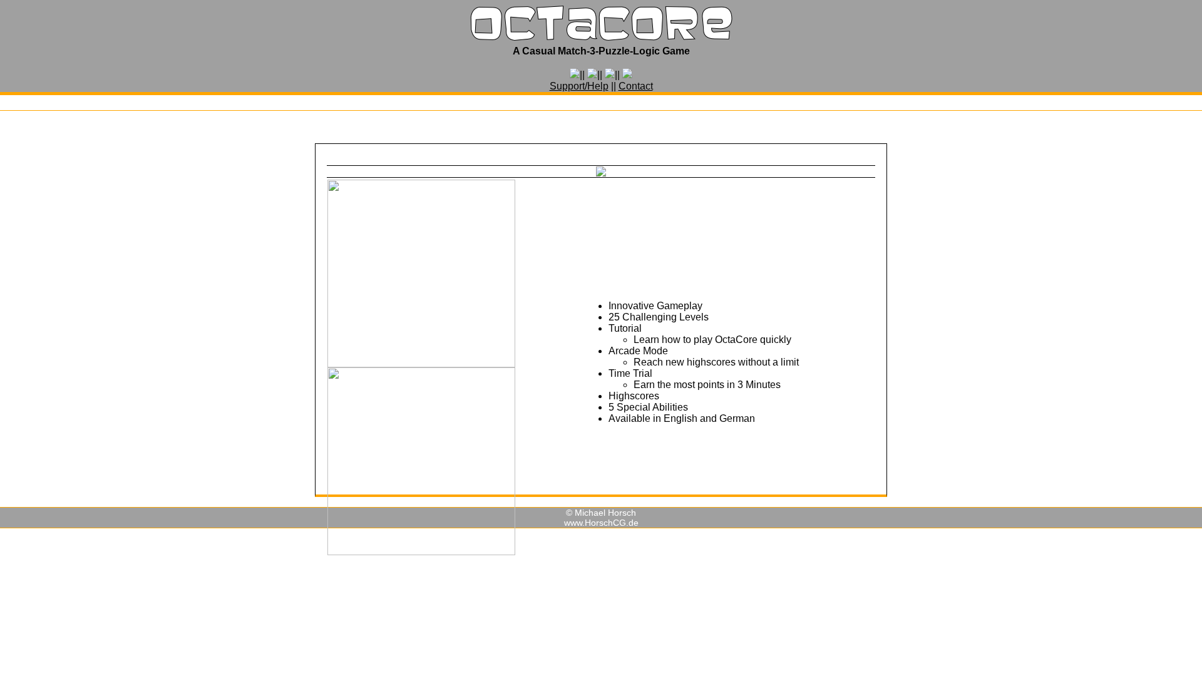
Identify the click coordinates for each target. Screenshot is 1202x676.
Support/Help (579, 86)
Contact (636, 86)
